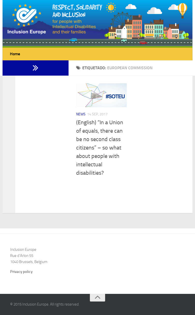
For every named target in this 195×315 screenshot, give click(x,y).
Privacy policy (21, 271)
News (81, 114)
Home (15, 53)
